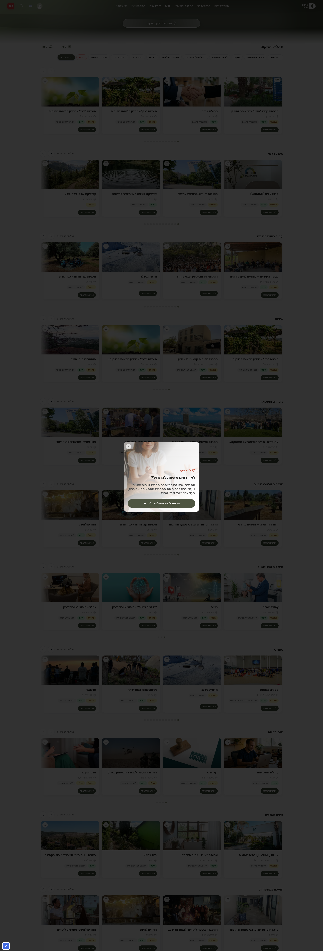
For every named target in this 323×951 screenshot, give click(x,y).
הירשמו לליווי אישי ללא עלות (164, 503)
